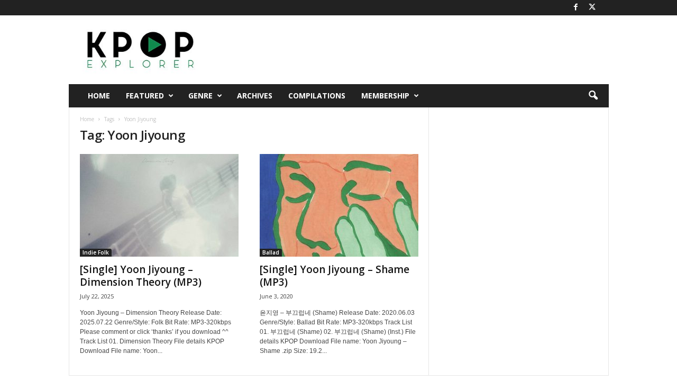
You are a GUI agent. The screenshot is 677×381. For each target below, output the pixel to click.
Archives (254, 95)
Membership (385, 95)
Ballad (270, 252)
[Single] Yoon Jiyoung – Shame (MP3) (334, 275)
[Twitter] (592, 7)
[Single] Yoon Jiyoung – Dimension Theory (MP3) (141, 275)
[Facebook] (576, 7)
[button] (593, 95)
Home (99, 95)
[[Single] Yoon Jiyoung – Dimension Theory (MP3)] (159, 205)
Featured (145, 95)
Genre (200, 95)
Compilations (316, 95)
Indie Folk (96, 252)
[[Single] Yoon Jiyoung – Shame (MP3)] (339, 205)
